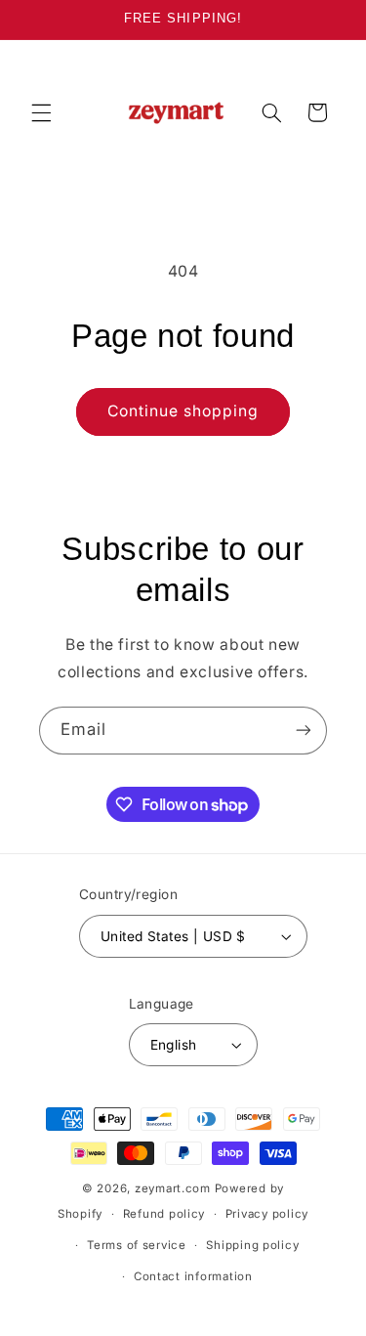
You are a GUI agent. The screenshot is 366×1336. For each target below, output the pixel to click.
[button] (41, 112)
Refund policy (164, 1214)
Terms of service (136, 1245)
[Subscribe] (303, 730)
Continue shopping (183, 411)
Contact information (193, 1276)
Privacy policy (266, 1214)
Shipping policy (252, 1245)
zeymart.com (173, 1188)
